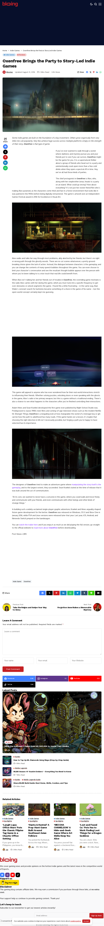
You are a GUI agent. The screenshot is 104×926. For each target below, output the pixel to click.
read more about (46, 528)
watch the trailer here (28, 524)
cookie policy (75, 921)
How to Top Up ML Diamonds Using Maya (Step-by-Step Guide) (41, 760)
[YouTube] (12, 875)
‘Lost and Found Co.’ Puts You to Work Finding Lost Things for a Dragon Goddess (90, 830)
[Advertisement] (52, 27)
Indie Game (17, 581)
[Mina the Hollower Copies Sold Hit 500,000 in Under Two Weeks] (52, 722)
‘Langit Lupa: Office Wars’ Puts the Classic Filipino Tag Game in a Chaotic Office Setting (13, 831)
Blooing (9, 72)
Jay (9, 750)
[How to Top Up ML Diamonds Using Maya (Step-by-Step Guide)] (7, 760)
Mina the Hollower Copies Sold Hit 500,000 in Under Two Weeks (36, 746)
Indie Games (15, 50)
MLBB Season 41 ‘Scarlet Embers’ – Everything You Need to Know (42, 772)
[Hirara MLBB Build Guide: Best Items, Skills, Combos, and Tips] (7, 783)
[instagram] (7, 875)
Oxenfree (27, 581)
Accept (86, 921)
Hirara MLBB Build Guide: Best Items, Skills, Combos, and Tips (40, 783)
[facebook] (2, 875)
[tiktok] (18, 875)
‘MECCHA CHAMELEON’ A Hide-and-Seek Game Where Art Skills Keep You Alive (63, 831)
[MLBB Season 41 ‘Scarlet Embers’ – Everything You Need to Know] (7, 771)
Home (5, 50)
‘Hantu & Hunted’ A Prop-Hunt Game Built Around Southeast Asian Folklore (38, 830)
